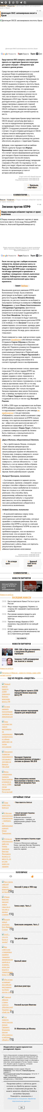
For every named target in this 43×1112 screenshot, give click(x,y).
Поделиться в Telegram (21, 2)
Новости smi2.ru (6, 595)
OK (21, 1107)
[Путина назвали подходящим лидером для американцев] (7, 711)
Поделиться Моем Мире (6, 2)
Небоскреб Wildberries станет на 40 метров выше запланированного (9, 587)
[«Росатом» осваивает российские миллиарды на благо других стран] (7, 985)
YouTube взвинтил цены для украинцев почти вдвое (31, 588)
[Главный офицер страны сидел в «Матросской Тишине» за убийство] (7, 1005)
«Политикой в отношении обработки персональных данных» (21, 1099)
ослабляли (16, 340)
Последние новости (21, 597)
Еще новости (21, 638)
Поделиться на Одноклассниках (9, 2)
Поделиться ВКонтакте (2, 2)
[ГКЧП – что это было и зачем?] (7, 938)
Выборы (24, 285)
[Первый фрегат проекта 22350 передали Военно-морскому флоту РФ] (7, 693)
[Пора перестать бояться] (7, 805)
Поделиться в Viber (17, 2)
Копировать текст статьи (25, 2)
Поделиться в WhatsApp (13, 2)
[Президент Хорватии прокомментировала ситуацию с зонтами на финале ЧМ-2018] (7, 759)
